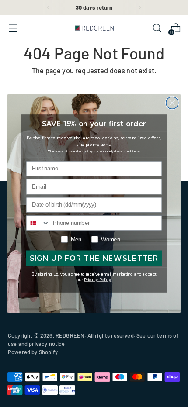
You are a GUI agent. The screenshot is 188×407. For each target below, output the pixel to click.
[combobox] (38, 223)
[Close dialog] (172, 103)
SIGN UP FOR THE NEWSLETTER (94, 258)
